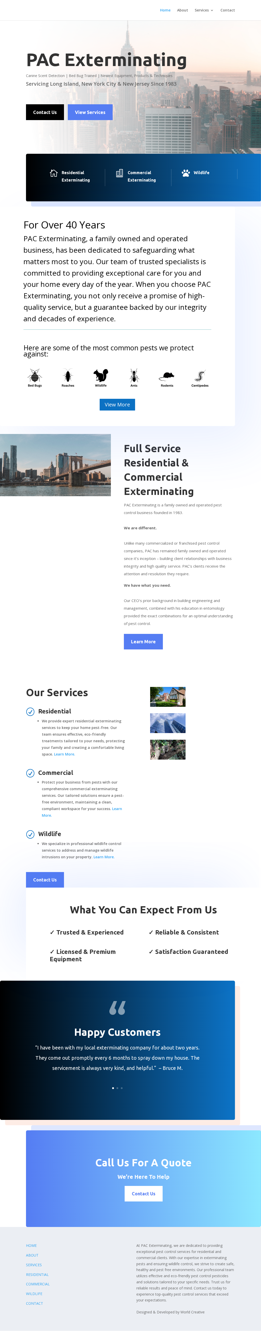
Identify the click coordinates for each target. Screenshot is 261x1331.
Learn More (143, 641)
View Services (90, 112)
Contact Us (45, 112)
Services (202, 10)
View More (117, 404)
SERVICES (34, 1264)
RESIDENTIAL (37, 1274)
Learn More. (64, 754)
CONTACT (34, 1303)
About (182, 10)
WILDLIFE (34, 1293)
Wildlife (202, 172)
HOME (31, 1245)
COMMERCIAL (38, 1284)
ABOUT (32, 1255)
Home (165, 10)
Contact (227, 10)
